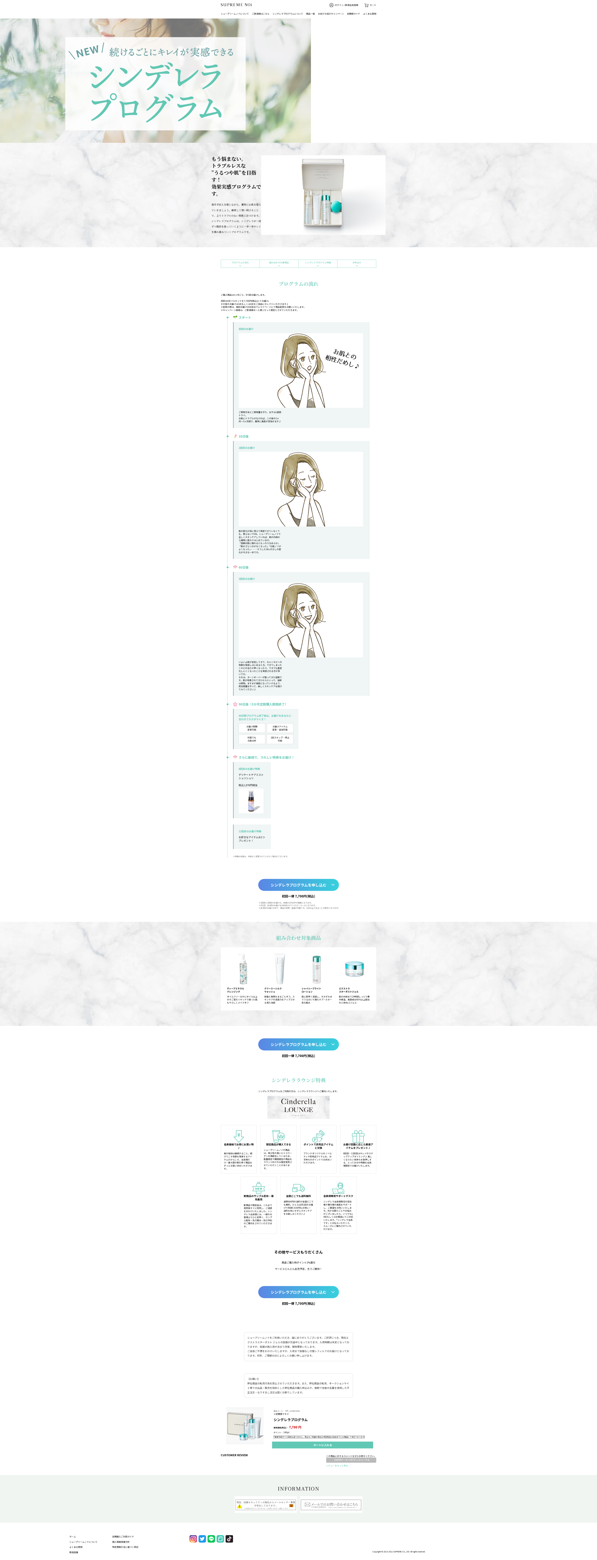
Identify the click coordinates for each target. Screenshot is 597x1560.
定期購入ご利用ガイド (123, 1536)
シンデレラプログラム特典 (318, 262)
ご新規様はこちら (260, 13)
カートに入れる (322, 1445)
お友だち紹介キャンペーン (331, 13)
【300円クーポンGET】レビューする (351, 1459)
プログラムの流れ (240, 262)
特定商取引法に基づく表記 (125, 1547)
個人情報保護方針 (121, 1541)
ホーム (72, 1536)
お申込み (356, 262)
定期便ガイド (353, 13)
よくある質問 (369, 13)
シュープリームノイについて (235, 13)
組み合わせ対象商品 (279, 262)
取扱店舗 (73, 1552)
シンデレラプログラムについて (288, 13)
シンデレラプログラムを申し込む (298, 885)
